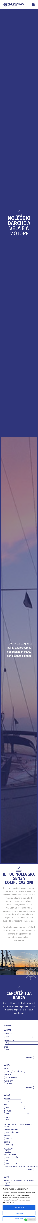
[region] (19, 1204)
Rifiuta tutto (19, 1218)
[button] (34, 4)
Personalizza (19, 1213)
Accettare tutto (19, 1207)
